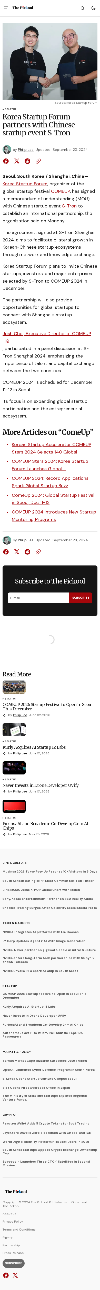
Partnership (11, 1245)
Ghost (76, 1202)
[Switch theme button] (93, 8)
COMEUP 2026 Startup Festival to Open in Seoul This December (44, 995)
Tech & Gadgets (16, 923)
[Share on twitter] (16, 161)
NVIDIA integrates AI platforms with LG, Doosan (41, 932)
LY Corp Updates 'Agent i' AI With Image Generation (44, 941)
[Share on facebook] (7, 161)
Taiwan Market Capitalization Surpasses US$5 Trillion (45, 1060)
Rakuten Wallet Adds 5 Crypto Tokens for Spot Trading (46, 1123)
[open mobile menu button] (6, 8)
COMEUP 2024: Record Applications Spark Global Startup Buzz (50, 482)
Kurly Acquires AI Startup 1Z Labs (29, 1006)
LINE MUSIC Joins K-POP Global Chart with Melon (41, 890)
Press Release (13, 1253)
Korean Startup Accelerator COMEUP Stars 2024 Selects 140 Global (51, 448)
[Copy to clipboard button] (37, 161)
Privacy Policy (13, 1221)
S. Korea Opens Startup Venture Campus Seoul (39, 1078)
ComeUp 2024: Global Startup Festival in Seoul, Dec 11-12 (53, 499)
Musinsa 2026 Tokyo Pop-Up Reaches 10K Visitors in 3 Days (50, 871)
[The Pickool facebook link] (7, 1275)
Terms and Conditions (19, 1229)
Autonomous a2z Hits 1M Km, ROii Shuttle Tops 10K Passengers (43, 1035)
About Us (9, 1214)
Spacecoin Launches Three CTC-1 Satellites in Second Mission (46, 1163)
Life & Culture (14, 863)
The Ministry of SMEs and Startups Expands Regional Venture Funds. (45, 1097)
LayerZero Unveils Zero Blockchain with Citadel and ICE (47, 1133)
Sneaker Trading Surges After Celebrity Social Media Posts (50, 908)
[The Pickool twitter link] (14, 1275)
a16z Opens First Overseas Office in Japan (36, 1087)
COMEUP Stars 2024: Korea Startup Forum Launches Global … (50, 465)
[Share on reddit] (27, 161)
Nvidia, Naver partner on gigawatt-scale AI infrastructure (49, 950)
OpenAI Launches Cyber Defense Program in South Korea (49, 1069)
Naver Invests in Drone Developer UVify (34, 1015)
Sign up (8, 1237)
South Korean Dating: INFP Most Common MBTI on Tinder (48, 881)
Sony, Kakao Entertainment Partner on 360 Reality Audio (48, 899)
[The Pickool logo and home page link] (22, 8)
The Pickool (11, 1206)
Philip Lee (26, 149)
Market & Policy (17, 1051)
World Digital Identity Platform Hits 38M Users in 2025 (46, 1142)
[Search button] (82, 8)
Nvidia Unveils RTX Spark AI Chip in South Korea (40, 971)
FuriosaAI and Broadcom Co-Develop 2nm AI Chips (43, 1024)
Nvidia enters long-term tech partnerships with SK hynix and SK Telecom (48, 960)
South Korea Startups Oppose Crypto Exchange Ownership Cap (50, 1151)
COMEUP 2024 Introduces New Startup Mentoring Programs (54, 515)
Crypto (9, 1115)
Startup (10, 109)
